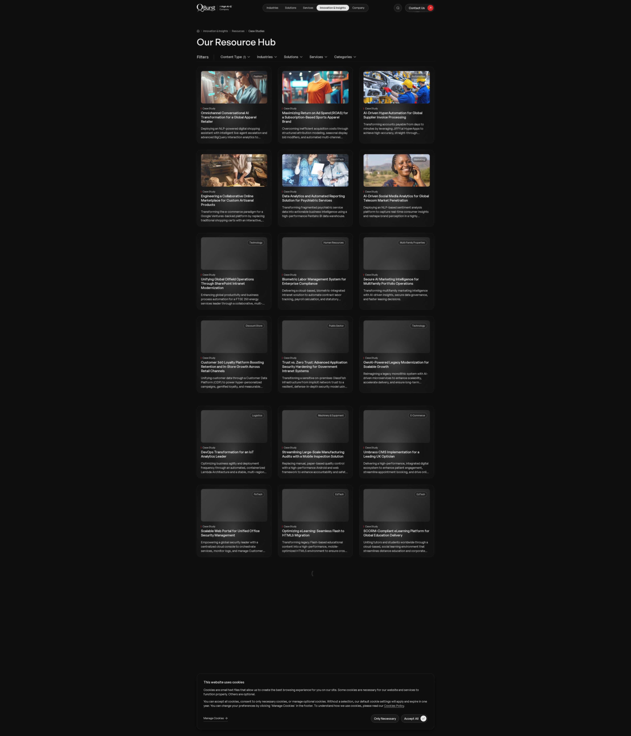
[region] (316, 698)
